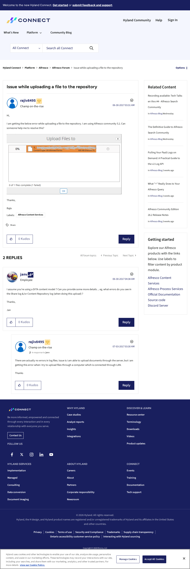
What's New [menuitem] (11, 33)
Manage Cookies (128, 559)
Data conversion (16, 492)
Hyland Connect (12, 68)
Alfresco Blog (156, 113)
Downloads (133, 429)
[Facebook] (11, 454)
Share (13, 225)
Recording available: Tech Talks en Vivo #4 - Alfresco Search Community (165, 101)
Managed (12, 478)
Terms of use (65, 532)
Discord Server (158, 305)
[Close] (184, 558)
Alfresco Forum (61, 68)
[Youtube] (51, 454)
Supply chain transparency (138, 532)
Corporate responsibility (80, 492)
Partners (71, 485)
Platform (30, 68)
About (70, 478)
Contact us (15, 435)
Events (130, 470)
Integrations (74, 436)
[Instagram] (31, 454)
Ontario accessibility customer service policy (75, 536)
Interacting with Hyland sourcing (121, 536)
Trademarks (113, 532)
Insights (71, 429)
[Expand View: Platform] (40, 32)
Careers (71, 470)
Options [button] (180, 68)
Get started (60, 5)
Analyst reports (75, 422)
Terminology (134, 422)
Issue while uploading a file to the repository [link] (98, 68)
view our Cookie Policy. (32, 565)
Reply (126, 239)
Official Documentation (164, 294)
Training (131, 478)
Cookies (49, 532)
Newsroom (73, 499)
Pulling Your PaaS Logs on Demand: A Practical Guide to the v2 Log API (164, 158)
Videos (130, 436)
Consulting (13, 485)
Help (158, 20)
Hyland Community (137, 20)
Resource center (136, 415)
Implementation (16, 470)
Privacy (38, 532)
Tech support (134, 492)
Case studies (74, 415)
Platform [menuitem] (32, 33)
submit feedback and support (92, 5)
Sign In (173, 20)
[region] (95, 559)
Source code (156, 300)
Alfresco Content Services (30, 214)
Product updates (136, 443)
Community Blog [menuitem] (61, 33)
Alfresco (43, 68)
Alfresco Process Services (165, 289)
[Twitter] (21, 454)
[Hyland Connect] (28, 20)
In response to (41, 352)
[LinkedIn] (41, 454)
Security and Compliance (89, 532)
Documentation (135, 485)
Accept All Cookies (154, 559)
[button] (11, 239)
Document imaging (18, 499)
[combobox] (70, 48)
